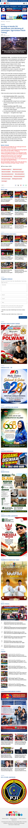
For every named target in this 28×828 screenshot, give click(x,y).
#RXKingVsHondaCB (17, 178)
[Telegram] (21, 815)
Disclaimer (10, 823)
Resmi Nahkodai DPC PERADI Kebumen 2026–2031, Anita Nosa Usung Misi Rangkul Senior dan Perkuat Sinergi (15, 633)
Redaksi (5, 823)
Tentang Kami (4, 821)
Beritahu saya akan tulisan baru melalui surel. (12, 314)
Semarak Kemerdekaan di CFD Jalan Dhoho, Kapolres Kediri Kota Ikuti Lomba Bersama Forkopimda (14, 646)
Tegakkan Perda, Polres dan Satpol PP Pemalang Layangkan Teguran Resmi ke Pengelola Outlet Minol (17, 673)
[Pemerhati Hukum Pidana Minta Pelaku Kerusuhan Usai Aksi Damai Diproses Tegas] (7, 763)
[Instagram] (12, 815)
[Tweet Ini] (18, 185)
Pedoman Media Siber (17, 821)
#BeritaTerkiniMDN (6, 171)
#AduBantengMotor (6, 169)
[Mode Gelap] (24, 3)
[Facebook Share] (16, 185)
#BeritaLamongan (17, 169)
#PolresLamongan (6, 178)
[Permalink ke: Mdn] (2, 35)
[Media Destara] (7, 3)
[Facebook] (7, 815)
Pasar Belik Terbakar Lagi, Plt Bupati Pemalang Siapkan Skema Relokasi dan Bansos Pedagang (14, 150)
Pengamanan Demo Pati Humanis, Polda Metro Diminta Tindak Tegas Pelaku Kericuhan (15, 637)
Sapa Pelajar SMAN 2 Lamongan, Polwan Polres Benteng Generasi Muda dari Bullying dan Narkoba (17, 679)
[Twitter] (9, 815)
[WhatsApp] (17, 815)
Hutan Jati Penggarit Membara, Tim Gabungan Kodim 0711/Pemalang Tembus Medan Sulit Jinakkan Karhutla (14, 153)
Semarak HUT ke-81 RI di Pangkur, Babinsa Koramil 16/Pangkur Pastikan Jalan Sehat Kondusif (17, 685)
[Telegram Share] (23, 185)
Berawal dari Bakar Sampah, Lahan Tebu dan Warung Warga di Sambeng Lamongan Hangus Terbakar (14, 162)
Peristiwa (3, 24)
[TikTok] (19, 815)
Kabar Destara (22, 818)
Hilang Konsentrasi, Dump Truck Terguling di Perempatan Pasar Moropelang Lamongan (11, 156)
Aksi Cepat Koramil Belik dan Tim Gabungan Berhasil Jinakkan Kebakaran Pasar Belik (13, 147)
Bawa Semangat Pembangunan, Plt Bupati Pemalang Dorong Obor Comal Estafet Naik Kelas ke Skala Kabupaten (17, 661)
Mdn (4, 34)
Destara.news (5, 818)
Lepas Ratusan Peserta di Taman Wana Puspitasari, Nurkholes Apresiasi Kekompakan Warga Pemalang (15, 623)
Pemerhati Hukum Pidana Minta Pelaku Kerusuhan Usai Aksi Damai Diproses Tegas (14, 642)
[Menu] (2, 3)
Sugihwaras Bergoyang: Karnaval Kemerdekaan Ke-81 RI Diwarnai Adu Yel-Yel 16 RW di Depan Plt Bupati (15, 628)
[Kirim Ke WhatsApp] (26, 185)
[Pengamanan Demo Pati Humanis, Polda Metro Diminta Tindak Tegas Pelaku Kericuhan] (21, 750)
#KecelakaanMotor (19, 174)
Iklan (10, 821)
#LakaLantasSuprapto (19, 176)
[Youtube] (14, 815)
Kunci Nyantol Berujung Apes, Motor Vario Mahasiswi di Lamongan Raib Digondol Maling (14, 159)
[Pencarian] (26, 3)
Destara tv (14, 820)
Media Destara (13, 818)
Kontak (24, 821)
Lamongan (4, 181)
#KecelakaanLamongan (18, 171)
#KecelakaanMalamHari (7, 174)
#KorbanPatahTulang (7, 176)
